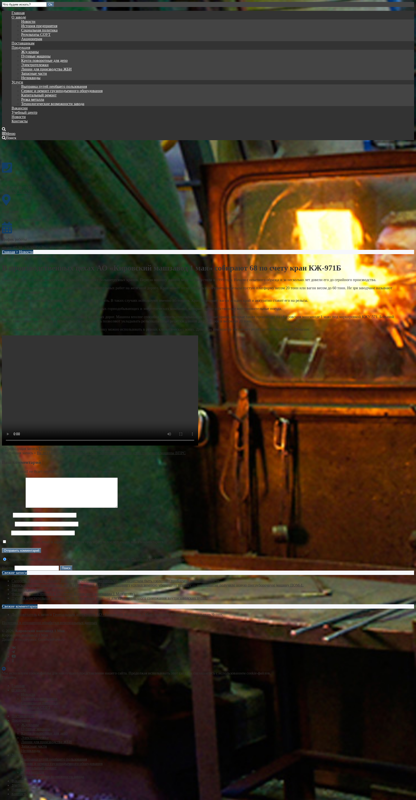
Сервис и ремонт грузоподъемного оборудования (62, 91)
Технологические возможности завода (52, 104)
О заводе (19, 17)
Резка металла (32, 99)
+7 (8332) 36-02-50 (17, 192)
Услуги (17, 82)
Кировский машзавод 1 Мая (38, 151)
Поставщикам (23, 43)
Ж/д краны (30, 52)
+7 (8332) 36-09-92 (17, 187)
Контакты (20, 121)
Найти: (7, 568)
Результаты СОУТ (36, 34)
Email (8, 524)
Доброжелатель (24, 614)
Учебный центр (24, 112)
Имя (7, 515)
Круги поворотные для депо (44, 60)
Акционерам (31, 39)
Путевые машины (36, 56)
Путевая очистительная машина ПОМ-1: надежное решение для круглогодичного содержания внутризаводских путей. (110, 598)
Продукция (21, 47)
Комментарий (13, 506)
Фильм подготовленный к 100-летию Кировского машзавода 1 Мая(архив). (74, 594)
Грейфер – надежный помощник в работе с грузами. (81, 449)
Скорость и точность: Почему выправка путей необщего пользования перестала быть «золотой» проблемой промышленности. (116, 581)
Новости (28, 21)
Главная (18, 13)
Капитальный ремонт (39, 95)
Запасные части (34, 73)
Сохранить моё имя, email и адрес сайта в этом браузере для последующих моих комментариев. (86, 542)
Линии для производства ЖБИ (46, 69)
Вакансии (20, 108)
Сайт (6, 533)
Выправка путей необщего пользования (54, 86)
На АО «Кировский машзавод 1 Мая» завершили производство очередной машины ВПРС (111, 453)
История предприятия (39, 26)
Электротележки (35, 65)
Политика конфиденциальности (157, 559)
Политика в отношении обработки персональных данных (49, 623)
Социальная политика (39, 30)
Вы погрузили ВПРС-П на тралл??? (41, 589)
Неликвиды (30, 78)
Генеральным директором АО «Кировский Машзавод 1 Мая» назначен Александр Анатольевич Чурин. (138, 614)
